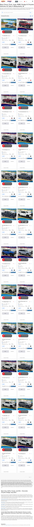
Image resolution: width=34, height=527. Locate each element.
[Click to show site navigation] (32, 1)
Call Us (16, 1)
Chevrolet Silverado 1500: (4, 499)
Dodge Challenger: (3, 508)
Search (30, 12)
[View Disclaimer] (8, 44)
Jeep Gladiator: (3, 504)
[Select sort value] (32, 16)
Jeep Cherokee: (3, 502)
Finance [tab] (12, 47)
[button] (16, 24)
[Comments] (10, 44)
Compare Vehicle (6, 53)
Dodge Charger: (3, 506)
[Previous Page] (25, 477)
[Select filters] (30, 16)
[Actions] (15, 36)
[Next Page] (27, 477)
